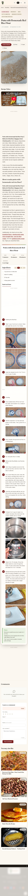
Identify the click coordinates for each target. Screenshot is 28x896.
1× (18, 267)
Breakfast (7, 7)
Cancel (22, 708)
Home (2, 7)
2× (21, 267)
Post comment (8, 741)
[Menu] (25, 2)
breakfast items (7, 234)
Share (5, 48)
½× (15, 267)
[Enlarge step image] (16, 338)
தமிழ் (21, 2)
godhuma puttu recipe (18, 238)
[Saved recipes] (14, 2)
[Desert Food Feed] (2, 2)
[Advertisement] (14, 123)
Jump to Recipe (6, 44)
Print (16, 44)
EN (18, 2)
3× (24, 267)
